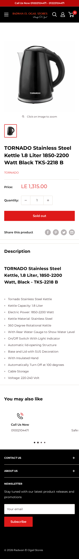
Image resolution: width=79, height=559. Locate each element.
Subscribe (18, 522)
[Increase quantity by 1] (48, 200)
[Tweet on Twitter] (64, 232)
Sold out (39, 216)
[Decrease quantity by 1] (25, 200)
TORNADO (11, 172)
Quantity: (11, 200)
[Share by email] (72, 232)
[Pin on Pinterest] (56, 232)
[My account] (63, 14)
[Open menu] (6, 14)
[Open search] (54, 14)
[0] (71, 14)
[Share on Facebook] (48, 232)
